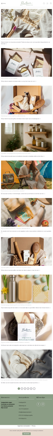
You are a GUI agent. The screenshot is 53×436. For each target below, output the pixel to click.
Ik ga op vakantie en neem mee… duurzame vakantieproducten (15, 228)
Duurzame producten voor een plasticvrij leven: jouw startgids (15, 39)
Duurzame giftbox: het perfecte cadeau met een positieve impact (16, 267)
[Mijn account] (47, 3)
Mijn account (4, 407)
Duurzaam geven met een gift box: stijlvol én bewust (13, 116)
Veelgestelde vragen (6, 402)
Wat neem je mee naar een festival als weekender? (12, 191)
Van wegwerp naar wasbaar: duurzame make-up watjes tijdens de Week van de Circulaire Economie (24, 380)
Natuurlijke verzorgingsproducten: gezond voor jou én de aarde (15, 153)
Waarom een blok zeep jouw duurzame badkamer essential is (15, 342)
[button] (3, 3)
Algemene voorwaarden (24, 426)
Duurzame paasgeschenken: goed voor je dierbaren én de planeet (16, 305)
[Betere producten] (26, 3)
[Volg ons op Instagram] (43, 404)
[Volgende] (34, 388)
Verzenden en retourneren (8, 404)
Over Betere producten (7, 406)
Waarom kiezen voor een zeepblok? (9, 78)
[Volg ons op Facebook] (39, 404)
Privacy (33, 426)
